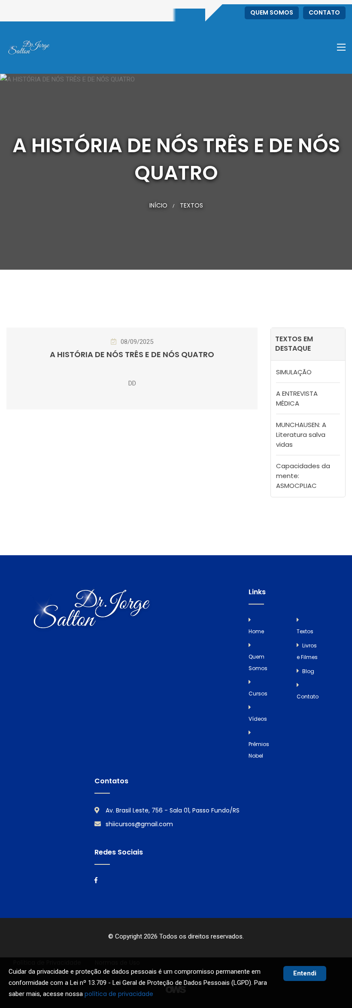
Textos (191, 205)
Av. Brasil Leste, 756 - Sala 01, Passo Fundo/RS (173, 810)
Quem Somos (271, 12)
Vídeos (258, 718)
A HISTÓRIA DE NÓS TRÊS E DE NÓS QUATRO (132, 354)
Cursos (258, 693)
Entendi (304, 973)
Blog (308, 671)
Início (158, 205)
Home (256, 631)
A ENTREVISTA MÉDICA (297, 398)
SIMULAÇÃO (294, 371)
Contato (324, 12)
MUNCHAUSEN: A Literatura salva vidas (301, 434)
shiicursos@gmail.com (139, 824)
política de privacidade (119, 994)
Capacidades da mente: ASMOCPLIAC (303, 475)
